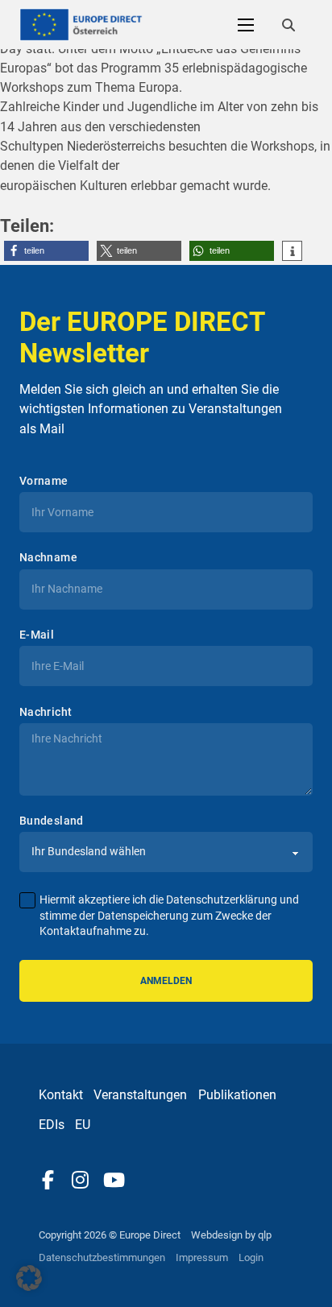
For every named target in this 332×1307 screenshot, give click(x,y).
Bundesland (51, 820)
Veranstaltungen (140, 1094)
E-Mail (36, 634)
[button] (46, 251)
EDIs (51, 1124)
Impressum (202, 1257)
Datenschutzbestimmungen (102, 1257)
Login (251, 1257)
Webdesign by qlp (231, 1235)
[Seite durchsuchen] (288, 25)
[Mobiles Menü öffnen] (246, 25)
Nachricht (46, 712)
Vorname (43, 480)
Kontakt (61, 1094)
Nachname (48, 557)
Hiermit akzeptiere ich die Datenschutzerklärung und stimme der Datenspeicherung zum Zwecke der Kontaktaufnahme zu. (169, 915)
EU (82, 1124)
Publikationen (237, 1094)
